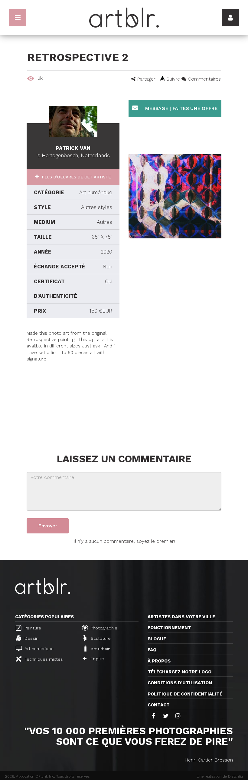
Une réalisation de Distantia (220, 776)
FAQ (152, 649)
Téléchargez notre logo (179, 672)
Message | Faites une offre (180, 108)
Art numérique (38, 648)
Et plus (97, 658)
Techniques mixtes (43, 659)
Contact (159, 705)
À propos (159, 661)
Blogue (157, 639)
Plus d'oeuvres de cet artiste (76, 177)
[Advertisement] (73, 400)
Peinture (32, 628)
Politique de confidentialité (185, 694)
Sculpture (100, 638)
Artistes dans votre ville (181, 616)
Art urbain (100, 648)
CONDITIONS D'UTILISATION (180, 682)
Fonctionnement (169, 627)
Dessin (30, 638)
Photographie (103, 628)
